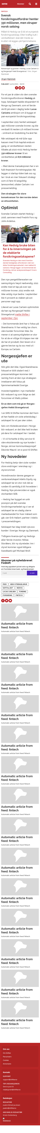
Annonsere (7, 1064)
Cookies (6, 1060)
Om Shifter (7, 1053)
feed (5, 584)
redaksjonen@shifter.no (11, 1089)
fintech (19, 595)
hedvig (20, 588)
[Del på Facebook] (16, 87)
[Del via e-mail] (23, 87)
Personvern (7, 1056)
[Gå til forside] (4, 3)
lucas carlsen (9, 591)
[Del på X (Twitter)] (19, 87)
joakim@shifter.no (9, 1108)
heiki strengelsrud (18, 584)
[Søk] (30, 4)
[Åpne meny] (36, 4)
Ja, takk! (32, 573)
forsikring (7, 595)
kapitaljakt (8, 588)
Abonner (20, 4)
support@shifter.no (10, 1079)
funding (22, 591)
